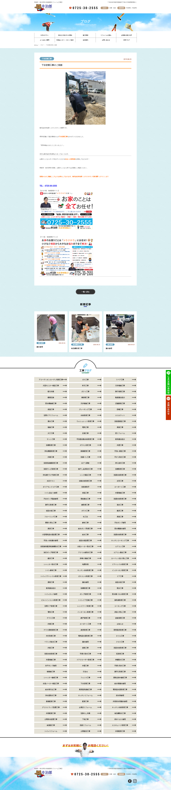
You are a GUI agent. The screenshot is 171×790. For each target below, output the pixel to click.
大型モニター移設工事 (51, 385)
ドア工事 (120, 576)
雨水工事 (120, 588)
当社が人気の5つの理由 (65, 35)
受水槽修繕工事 (50, 403)
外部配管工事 (51, 713)
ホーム (36, 45)
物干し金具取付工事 (85, 469)
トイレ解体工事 (50, 570)
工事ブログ (126, 40)
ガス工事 (85, 380)
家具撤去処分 (120, 439)
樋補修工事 (51, 672)
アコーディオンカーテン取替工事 (51, 380)
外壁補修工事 (120, 493)
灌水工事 (51, 421)
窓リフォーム (120, 433)
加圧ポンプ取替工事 (51, 552)
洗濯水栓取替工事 (120, 475)
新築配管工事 (85, 451)
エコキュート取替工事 (120, 725)
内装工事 (51, 648)
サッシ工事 (51, 439)
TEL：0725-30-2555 (48, 186)
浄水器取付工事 (50, 695)
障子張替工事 (120, 391)
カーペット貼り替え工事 (120, 558)
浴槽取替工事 (51, 445)
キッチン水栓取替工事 (85, 570)
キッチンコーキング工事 (120, 540)
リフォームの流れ (106, 35)
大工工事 (51, 433)
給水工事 (85, 534)
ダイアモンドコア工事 (51, 487)
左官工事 (120, 481)
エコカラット (120, 415)
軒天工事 (85, 385)
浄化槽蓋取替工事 (50, 451)
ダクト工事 (85, 391)
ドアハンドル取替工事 (120, 564)
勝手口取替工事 (50, 505)
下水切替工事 (47, 59)
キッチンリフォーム (85, 695)
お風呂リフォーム (85, 707)
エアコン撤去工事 (120, 552)
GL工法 (85, 517)
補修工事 (51, 427)
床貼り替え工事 (120, 612)
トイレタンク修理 (50, 594)
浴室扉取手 (85, 487)
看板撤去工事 (85, 499)
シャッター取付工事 (51, 564)
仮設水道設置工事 (85, 540)
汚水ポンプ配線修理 (51, 499)
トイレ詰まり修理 (50, 493)
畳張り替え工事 (50, 523)
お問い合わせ (106, 40)
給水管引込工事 (50, 689)
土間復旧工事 (85, 731)
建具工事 (120, 511)
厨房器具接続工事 (85, 689)
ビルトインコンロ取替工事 (50, 600)
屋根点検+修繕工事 (120, 677)
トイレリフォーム (50, 731)
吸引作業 (51, 391)
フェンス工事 (85, 677)
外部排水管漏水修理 (120, 701)
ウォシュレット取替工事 (85, 421)
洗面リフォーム (85, 725)
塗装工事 (85, 648)
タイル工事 (120, 636)
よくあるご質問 (44, 40)
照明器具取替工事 (120, 630)
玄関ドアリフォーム (51, 415)
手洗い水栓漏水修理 (51, 540)
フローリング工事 (50, 517)
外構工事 (51, 457)
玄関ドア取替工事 (50, 606)
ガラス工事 (85, 511)
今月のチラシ (45, 35)
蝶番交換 (51, 397)
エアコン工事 (120, 546)
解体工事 (85, 523)
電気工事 (85, 427)
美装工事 (120, 427)
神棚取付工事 (120, 660)
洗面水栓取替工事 (120, 648)
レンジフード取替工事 (85, 606)
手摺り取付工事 (85, 654)
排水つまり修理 (120, 719)
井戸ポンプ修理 (50, 666)
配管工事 (85, 701)
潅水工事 (120, 505)
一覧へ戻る (85, 292)
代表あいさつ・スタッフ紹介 (65, 40)
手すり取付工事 (120, 457)
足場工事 (85, 433)
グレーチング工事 (85, 409)
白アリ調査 (85, 463)
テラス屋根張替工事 (51, 630)
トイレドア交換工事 (85, 600)
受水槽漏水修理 (120, 528)
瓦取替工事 (120, 654)
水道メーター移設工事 (51, 683)
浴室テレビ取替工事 (51, 469)
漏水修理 (41, 343)
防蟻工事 (120, 409)
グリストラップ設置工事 (51, 707)
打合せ (85, 672)
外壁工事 (120, 445)
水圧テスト (51, 481)
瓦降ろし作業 (85, 713)
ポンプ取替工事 (85, 594)
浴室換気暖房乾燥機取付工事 (50, 546)
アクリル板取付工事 (85, 552)
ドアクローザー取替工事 (85, 660)
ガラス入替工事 (85, 445)
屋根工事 (51, 582)
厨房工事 (51, 528)
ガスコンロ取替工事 (85, 576)
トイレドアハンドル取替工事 (50, 576)
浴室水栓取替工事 (50, 654)
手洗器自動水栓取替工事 (85, 439)
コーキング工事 (120, 606)
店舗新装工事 (120, 403)
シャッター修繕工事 (51, 677)
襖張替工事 (85, 397)
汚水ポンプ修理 (120, 523)
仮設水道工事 (51, 511)
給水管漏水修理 (120, 683)
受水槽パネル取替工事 (120, 594)
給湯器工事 (51, 725)
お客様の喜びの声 (126, 35)
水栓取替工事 (85, 415)
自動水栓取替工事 (85, 481)
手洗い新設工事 (120, 451)
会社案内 (85, 40)
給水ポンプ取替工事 (85, 528)
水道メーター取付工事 (85, 546)
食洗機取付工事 (77, 344)
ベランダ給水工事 (50, 642)
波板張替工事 (120, 618)
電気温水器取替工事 (85, 636)
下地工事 (85, 719)
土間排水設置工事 (50, 719)
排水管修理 (120, 695)
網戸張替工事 (85, 618)
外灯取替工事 (51, 636)
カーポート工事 (120, 487)
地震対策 (85, 564)
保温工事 (51, 409)
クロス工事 (120, 642)
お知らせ (120, 624)
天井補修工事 (120, 385)
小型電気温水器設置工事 (51, 534)
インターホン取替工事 (120, 570)
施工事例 (85, 35)
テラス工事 (51, 618)
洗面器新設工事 (120, 421)
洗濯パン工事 (85, 457)
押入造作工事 (120, 463)
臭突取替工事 (85, 630)
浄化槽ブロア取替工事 (51, 475)
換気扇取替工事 (120, 600)
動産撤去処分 (120, 397)
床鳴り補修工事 (85, 558)
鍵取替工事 (85, 505)
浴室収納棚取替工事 (51, 463)
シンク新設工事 (85, 475)
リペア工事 (120, 380)
